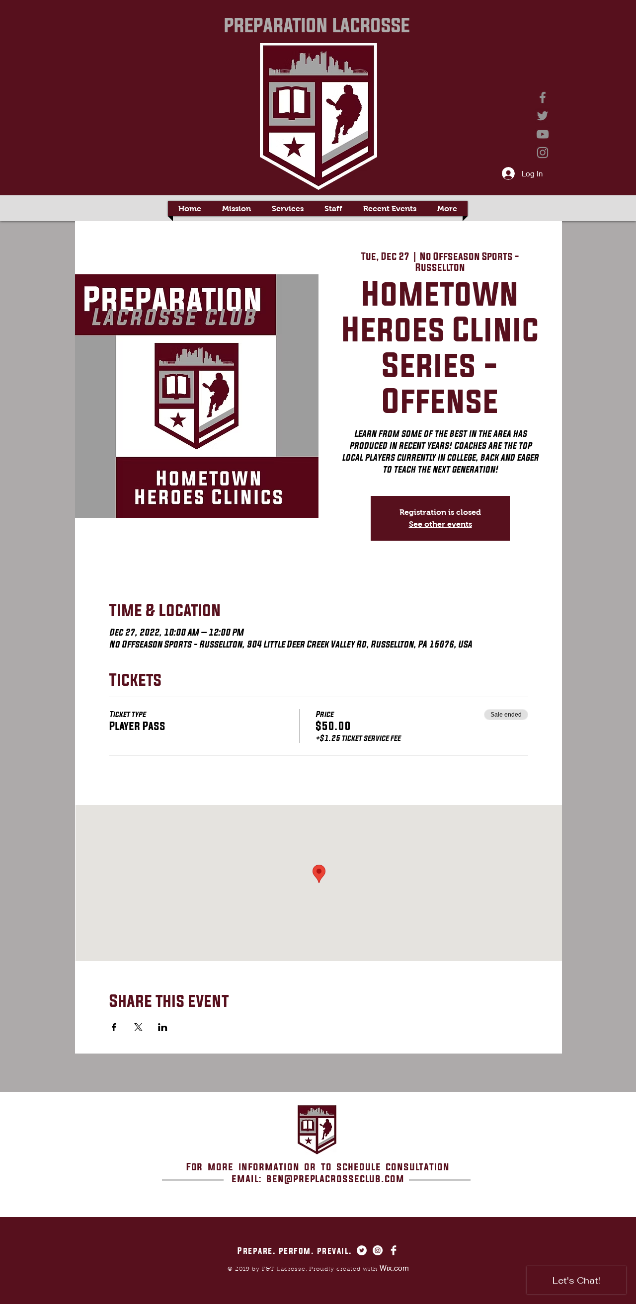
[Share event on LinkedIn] (162, 1027)
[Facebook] (542, 97)
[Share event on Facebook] (114, 1027)
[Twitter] (542, 115)
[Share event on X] (138, 1027)
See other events (440, 524)
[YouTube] (542, 134)
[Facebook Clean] (393, 1250)
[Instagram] (542, 152)
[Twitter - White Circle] (362, 1250)
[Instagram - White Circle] (378, 1250)
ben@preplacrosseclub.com (335, 1178)
